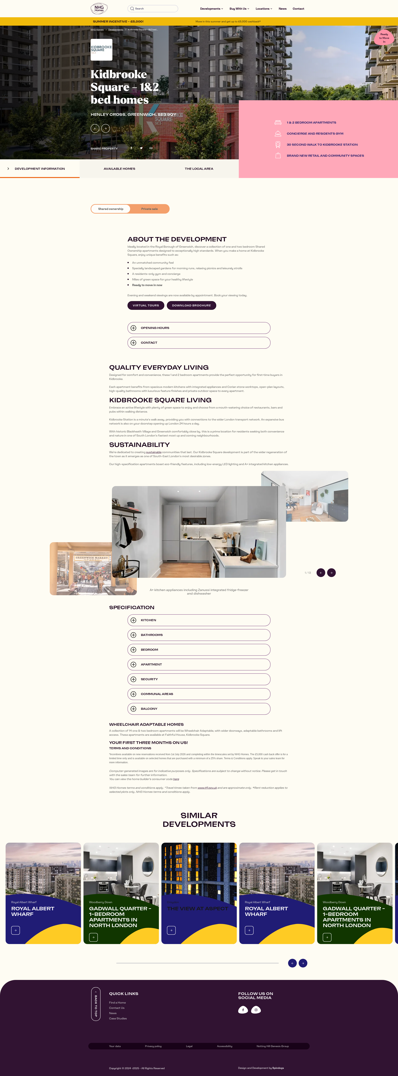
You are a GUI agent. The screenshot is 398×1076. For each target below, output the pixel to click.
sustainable (154, 452)
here (176, 779)
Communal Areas (157, 694)
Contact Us (117, 1007)
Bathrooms (152, 635)
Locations (262, 8)
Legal (189, 1046)
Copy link (151, 148)
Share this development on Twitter (141, 148)
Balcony (149, 708)
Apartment (151, 664)
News (283, 8)
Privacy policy (153, 1046)
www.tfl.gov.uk (207, 787)
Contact (298, 8)
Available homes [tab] (119, 168)
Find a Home (117, 1002)
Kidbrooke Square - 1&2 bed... (143, 29)
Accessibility (224, 1046)
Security (149, 679)
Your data (115, 1046)
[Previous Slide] (95, 128)
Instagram (256, 1010)
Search (132, 9)
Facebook (243, 1010)
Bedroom (149, 649)
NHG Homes (97, 29)
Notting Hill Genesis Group (273, 1046)
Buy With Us (238, 8)
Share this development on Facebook (131, 148)
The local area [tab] (199, 168)
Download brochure (191, 305)
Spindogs (278, 1068)
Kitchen (148, 620)
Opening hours (155, 328)
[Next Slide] (105, 128)
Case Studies (118, 1018)
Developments (210, 8)
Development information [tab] (40, 168)
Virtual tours (146, 305)
